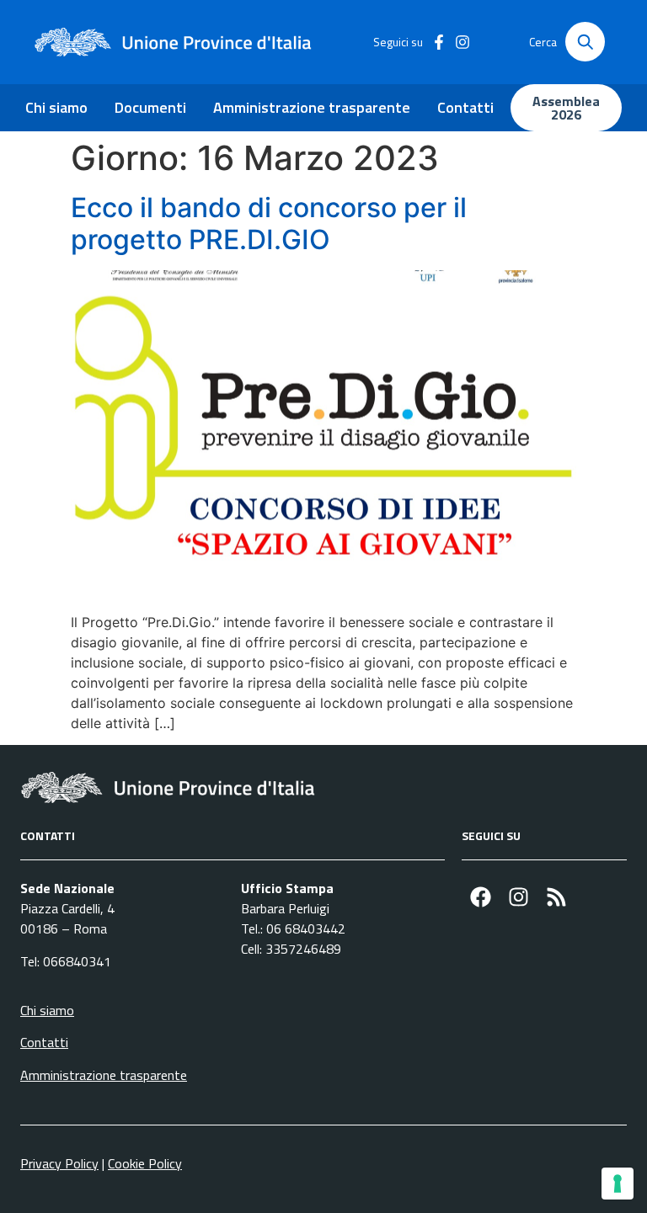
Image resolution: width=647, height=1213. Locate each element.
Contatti (465, 107)
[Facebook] (481, 897)
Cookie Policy (145, 1163)
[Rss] (556, 897)
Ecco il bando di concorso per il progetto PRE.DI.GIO (269, 223)
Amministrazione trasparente (311, 107)
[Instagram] (518, 897)
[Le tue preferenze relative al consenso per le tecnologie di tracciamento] (618, 1184)
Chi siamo (56, 107)
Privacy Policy (59, 1163)
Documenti (150, 107)
